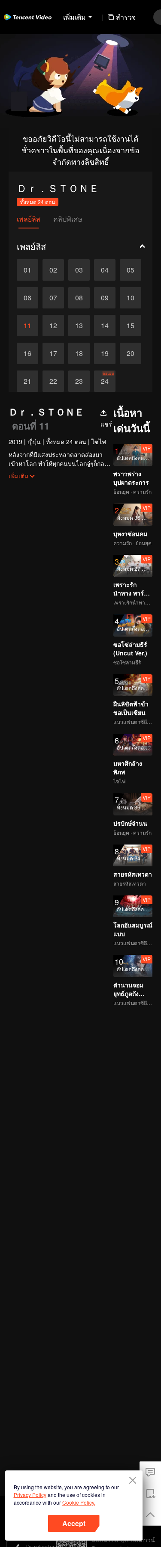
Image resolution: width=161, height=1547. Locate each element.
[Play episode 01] (27, 270)
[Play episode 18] (79, 353)
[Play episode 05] (130, 270)
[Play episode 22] (53, 381)
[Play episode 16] (27, 353)
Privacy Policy (30, 1494)
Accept (73, 1523)
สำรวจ (126, 17)
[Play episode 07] (53, 297)
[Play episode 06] (27, 297)
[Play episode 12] (53, 325)
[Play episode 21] (27, 381)
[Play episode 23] (79, 381)
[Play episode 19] (104, 353)
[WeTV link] (28, 17)
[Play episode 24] (104, 381)
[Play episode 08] (79, 297)
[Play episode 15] (130, 325)
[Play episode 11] (27, 325)
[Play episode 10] (130, 297)
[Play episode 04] (104, 270)
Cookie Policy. (78, 1502)
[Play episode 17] (53, 353)
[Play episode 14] (104, 325)
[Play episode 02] (53, 270)
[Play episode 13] (79, 325)
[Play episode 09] (104, 297)
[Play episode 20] (130, 353)
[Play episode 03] (79, 270)
